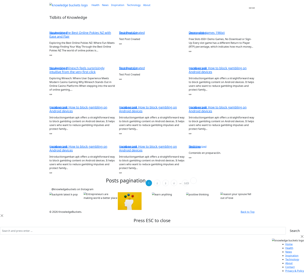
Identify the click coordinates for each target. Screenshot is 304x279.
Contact (290, 267)
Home (289, 244)
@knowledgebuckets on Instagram (72, 189)
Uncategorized (58, 32)
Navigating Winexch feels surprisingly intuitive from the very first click (76, 70)
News (105, 5)
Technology (134, 5)
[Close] (2, 216)
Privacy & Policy (294, 271)
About (146, 5)
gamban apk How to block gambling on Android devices (218, 70)
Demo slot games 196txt (207, 33)
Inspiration (117, 5)
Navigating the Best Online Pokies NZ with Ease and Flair (80, 35)
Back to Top (248, 212)
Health (95, 5)
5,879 (186, 183)
